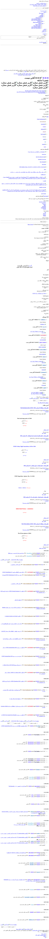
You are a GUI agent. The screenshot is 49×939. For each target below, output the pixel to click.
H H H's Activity (42, 201)
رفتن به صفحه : (42, 400)
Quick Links (40, 23)
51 (14, 559)
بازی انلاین (44, 31)
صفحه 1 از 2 (36, 721)
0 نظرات (46, 411)
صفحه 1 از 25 (45, 398)
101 (15, 559)
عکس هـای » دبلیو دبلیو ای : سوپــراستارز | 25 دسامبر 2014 (36, 465)
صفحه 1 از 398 (20, 559)
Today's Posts (38, 24)
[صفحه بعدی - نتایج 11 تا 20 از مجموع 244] (37, 398)
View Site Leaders (37, 25)
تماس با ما (44, 933)
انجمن (44, 12)
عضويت (44, 33)
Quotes (44, 208)
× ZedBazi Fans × (43, 174)
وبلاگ (45, 205)
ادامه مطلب (45, 429)
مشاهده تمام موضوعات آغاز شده (24, 91)
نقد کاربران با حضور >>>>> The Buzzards (17, 786)
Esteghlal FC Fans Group (42, 159)
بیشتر (47, 116)
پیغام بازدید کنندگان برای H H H (39, 293)
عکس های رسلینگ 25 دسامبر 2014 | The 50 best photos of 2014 (35, 523)
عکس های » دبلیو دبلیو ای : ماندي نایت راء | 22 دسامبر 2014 (35, 497)
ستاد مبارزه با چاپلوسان (42, 187)
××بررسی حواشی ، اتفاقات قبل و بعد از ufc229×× (11, 631)
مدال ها (44, 30)
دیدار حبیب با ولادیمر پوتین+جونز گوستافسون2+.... (11, 623)
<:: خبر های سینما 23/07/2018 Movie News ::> (12, 665)
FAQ (42, 14)
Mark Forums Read (37, 22)
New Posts (41, 13)
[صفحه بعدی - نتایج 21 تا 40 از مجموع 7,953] (8, 559)
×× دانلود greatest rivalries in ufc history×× (13, 616)
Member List (38, 17)
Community (41, 16)
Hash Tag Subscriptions (36, 20)
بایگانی (44, 936)
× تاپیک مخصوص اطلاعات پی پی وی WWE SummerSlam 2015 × (14, 725)
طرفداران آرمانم (43, 193)
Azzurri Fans (44, 154)
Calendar (41, 15)
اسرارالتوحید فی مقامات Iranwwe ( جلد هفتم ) (16, 852)
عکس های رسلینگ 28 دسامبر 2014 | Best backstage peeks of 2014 (34, 407)
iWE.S (45, 169)
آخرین (34, 398)
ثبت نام (7, 70)
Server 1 (20, 487)
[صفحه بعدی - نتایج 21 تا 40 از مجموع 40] (30, 721)
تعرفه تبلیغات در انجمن (41, 3)
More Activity (30, 224)
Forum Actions (40, 21)
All (45, 212)
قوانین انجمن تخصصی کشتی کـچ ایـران (38, 4)
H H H (44, 213)
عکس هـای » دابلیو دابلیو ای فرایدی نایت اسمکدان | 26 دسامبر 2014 (34, 435)
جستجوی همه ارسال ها (30, 90)
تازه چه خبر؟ (43, 10)
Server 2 (24, 487)
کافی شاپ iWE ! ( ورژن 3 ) (19, 824)
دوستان (44, 204)
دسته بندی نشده (42, 548)
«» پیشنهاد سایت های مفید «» (15, 698)
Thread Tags (43, 207)
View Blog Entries (42, 93)
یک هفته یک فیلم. (18, 599)
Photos (44, 215)
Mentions (44, 206)
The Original (44, 164)
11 (42, 398)
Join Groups (45, 196)
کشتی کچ (44, 433)
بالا (45, 937)
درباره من (44, 203)
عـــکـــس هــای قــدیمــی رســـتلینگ (16, 553)
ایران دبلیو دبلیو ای (36, 930)
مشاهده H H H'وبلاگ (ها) (43, 402)
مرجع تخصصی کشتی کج (41, 935)
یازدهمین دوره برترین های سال (39, 5)
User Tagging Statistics (36, 18)
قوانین (44, 29)
